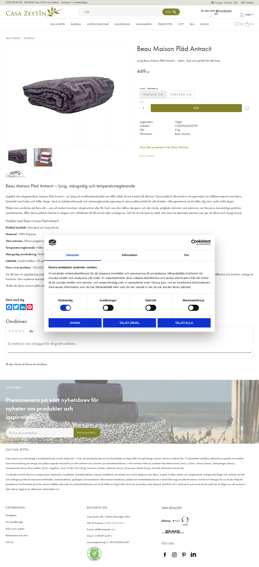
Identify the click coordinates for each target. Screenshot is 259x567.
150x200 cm (153, 94)
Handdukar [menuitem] (122, 24)
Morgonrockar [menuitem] (98, 24)
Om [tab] (186, 255)
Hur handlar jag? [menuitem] (14, 522)
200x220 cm (181, 94)
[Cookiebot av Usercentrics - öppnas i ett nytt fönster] (194, 242)
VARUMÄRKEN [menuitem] (144, 24)
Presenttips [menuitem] (165, 24)
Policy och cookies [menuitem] (15, 528)
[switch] (108, 308)
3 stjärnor (16, 331)
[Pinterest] (184, 557)
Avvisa (75, 322)
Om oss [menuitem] (9, 542)
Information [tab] (129, 255)
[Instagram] (174, 557)
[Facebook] (165, 557)
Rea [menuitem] (192, 24)
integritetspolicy (53, 441)
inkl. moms (247, 2)
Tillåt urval (129, 322)
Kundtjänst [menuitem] (11, 515)
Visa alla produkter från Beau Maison (164, 147)
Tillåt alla (184, 322)
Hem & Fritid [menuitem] (57, 24)
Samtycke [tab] (72, 255)
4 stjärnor (19, 331)
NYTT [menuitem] (181, 24)
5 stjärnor (23, 331)
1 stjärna (9, 331)
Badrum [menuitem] (76, 24)
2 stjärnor (13, 331)
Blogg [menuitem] (204, 24)
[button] (239, 24)
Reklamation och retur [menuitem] (17, 535)
